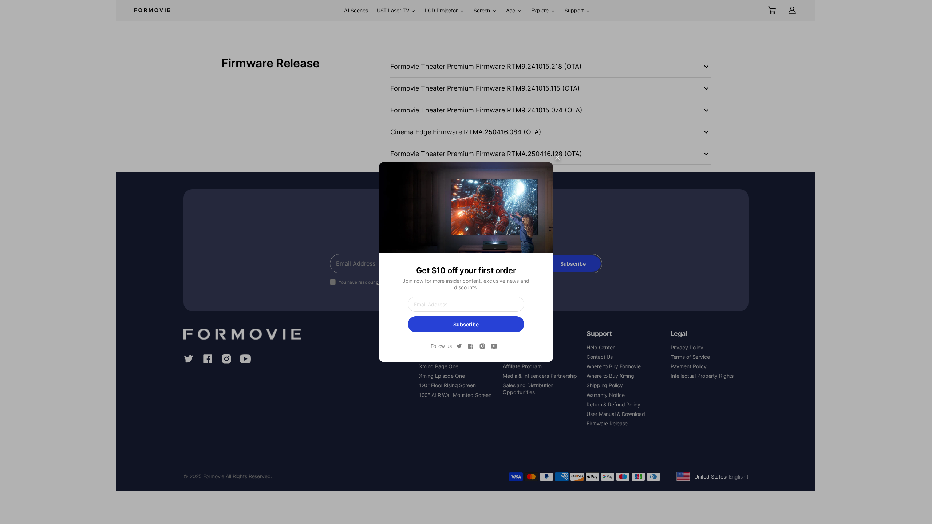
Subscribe (466, 324)
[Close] (557, 157)
